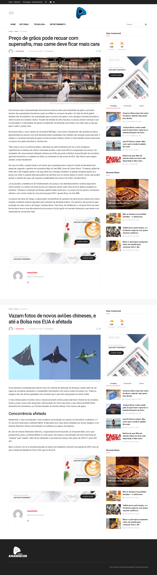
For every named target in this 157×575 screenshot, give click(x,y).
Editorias (17, 2)
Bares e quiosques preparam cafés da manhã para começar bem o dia (135, 244)
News (16, 31)
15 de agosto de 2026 (116, 206)
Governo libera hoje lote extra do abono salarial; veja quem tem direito (135, 115)
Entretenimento (37, 2)
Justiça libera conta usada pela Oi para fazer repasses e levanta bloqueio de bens (135, 130)
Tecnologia (26, 2)
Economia (23, 31)
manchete (20, 51)
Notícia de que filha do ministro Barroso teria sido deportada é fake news (134, 158)
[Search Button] (146, 24)
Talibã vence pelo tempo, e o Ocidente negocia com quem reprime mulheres (135, 230)
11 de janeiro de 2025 (35, 51)
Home (11, 2)
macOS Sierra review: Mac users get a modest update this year (134, 144)
